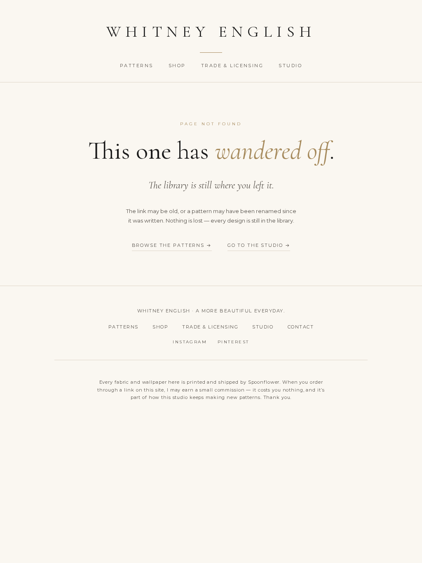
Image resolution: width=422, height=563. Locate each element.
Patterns (137, 65)
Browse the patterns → (172, 245)
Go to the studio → (259, 245)
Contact (301, 327)
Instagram (190, 342)
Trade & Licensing (233, 65)
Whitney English (211, 31)
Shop (178, 65)
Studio (290, 65)
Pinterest (233, 342)
